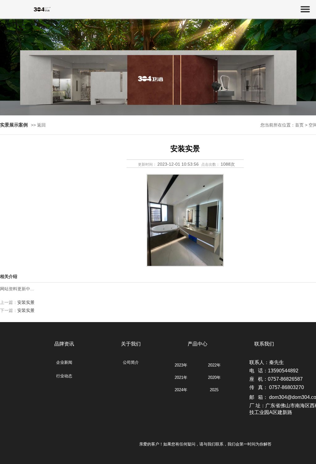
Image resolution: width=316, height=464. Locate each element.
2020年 (214, 377)
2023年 (181, 365)
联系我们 (264, 343)
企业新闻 (64, 362)
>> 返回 (38, 124)
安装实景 (26, 302)
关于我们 (131, 343)
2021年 (181, 377)
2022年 (214, 365)
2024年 (181, 389)
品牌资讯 (64, 343)
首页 (299, 124)
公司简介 (131, 362)
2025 (214, 389)
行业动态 (64, 376)
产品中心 (197, 343)
